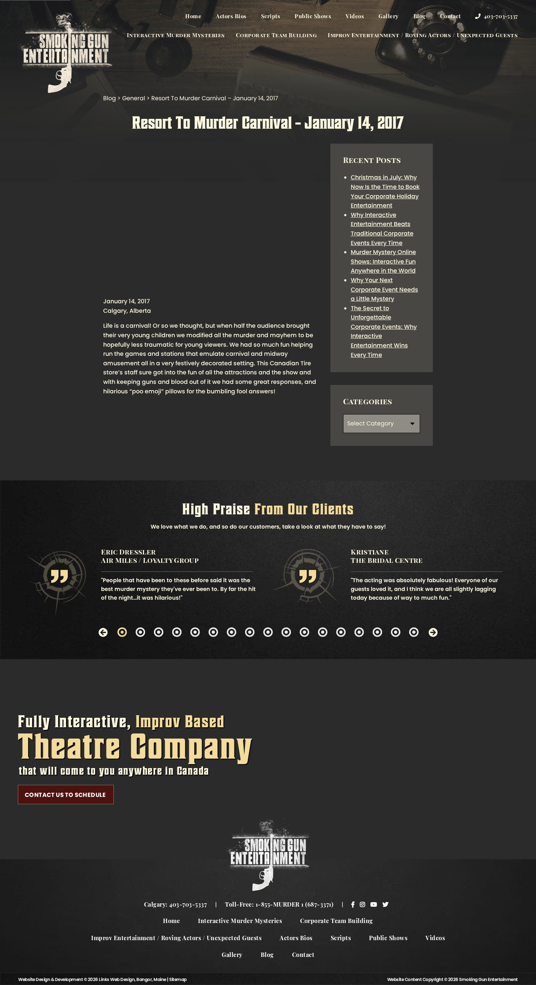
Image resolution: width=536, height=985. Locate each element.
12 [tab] (322, 632)
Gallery (388, 17)
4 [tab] (177, 632)
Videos (355, 17)
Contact (450, 17)
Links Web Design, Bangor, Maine (133, 979)
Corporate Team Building (276, 36)
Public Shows (313, 17)
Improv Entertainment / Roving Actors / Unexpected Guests (423, 36)
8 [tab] (250, 632)
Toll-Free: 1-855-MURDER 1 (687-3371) (279, 905)
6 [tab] (213, 632)
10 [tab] (286, 632)
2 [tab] (140, 632)
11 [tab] (304, 632)
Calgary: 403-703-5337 (175, 905)
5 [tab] (195, 632)
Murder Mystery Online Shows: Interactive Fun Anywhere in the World (383, 261)
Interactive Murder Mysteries (176, 36)
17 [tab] (414, 632)
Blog (419, 17)
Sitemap (178, 979)
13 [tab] (341, 632)
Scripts (270, 17)
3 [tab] (158, 632)
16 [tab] (395, 632)
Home (193, 17)
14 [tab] (359, 632)
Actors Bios (231, 17)
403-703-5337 (500, 17)
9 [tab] (268, 632)
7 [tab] (231, 632)
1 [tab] (122, 632)
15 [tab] (377, 632)
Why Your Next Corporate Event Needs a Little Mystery (384, 289)
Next (433, 631)
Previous (103, 631)
